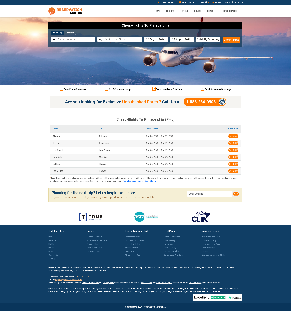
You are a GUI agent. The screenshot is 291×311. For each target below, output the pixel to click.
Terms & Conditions (172, 237)
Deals (210, 11)
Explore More (229, 11)
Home (157, 11)
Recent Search (187, 2)
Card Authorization (95, 248)
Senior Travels (131, 251)
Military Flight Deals (133, 255)
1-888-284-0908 (168, 2)
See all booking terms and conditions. (139, 181)
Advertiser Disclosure (211, 237)
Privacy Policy (169, 240)
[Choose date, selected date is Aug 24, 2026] (156, 39)
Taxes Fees (168, 244)
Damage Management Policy (214, 255)
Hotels (184, 11)
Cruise (197, 11)
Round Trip (57, 33)
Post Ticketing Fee (209, 248)
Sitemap (51, 259)
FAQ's (50, 251)
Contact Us (53, 255)
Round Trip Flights (132, 244)
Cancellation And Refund (174, 255)
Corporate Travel (94, 251)
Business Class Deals (134, 240)
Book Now (233, 136)
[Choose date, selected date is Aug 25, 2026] (182, 39)
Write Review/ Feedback (97, 240)
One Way (70, 33)
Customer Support (94, 237)
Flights (170, 11)
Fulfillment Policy (209, 240)
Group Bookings (93, 244)
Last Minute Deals (132, 237)
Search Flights (231, 39)
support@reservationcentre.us (228, 2)
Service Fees (146, 282)
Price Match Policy (171, 251)
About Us (52, 240)
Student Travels (131, 248)
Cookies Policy (170, 248)
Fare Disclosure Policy (211, 244)
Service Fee (207, 251)
